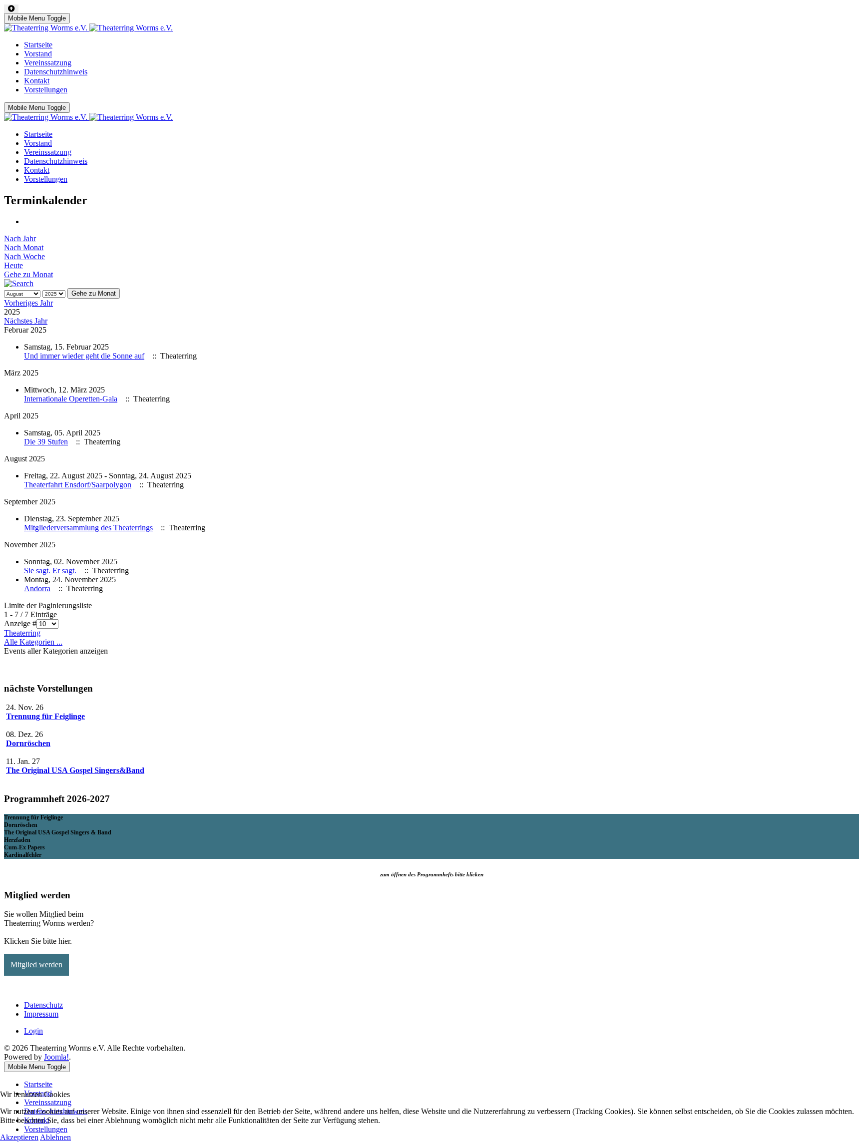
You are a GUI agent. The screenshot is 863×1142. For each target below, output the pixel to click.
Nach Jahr (20, 238)
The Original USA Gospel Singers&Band (75, 770)
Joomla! (56, 1057)
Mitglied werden (36, 964)
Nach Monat (23, 247)
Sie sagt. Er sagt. (50, 570)
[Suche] (18, 283)
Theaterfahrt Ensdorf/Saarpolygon (77, 484)
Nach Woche (24, 256)
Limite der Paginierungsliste (48, 605)
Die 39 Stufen (46, 441)
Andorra (37, 588)
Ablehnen (55, 1137)
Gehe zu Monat (28, 274)
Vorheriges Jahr (28, 303)
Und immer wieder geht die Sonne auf (84, 356)
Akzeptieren (19, 1137)
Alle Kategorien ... (33, 642)
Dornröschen (28, 743)
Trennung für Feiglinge (45, 716)
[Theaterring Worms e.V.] (88, 27)
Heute (13, 265)
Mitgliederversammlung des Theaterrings (88, 527)
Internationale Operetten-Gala (70, 398)
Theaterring (22, 633)
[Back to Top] (11, 8)
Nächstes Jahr (25, 321)
